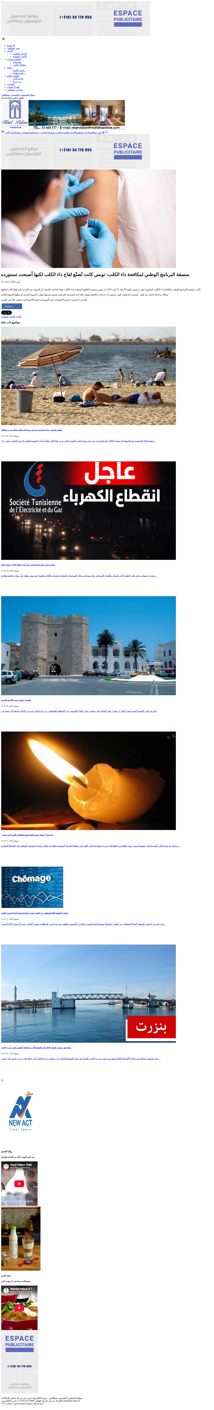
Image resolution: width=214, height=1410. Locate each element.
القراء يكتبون (13, 87)
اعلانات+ (44, 132)
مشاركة (8, 306)
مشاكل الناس (19, 65)
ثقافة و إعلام (13, 76)
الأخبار (10, 51)
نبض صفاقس (13, 48)
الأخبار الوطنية (19, 56)
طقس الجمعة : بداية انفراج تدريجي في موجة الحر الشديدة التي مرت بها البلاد (31, 430)
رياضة (10, 67)
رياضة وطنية (19, 73)
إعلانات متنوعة (55, 132)
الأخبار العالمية (20, 54)
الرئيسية (11, 45)
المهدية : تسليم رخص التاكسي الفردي (16, 700)
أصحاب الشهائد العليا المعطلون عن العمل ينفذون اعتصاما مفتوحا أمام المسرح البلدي (34, 913)
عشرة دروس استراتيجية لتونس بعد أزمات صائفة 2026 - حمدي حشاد (28, 565)
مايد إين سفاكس (15, 90)
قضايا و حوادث (14, 59)
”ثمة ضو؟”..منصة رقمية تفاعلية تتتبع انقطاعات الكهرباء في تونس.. (27, 835)
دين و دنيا (17, 81)
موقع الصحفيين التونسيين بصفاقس (18, 95)
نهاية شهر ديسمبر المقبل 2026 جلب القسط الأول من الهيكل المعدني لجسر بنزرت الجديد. (36, 1047)
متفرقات (17, 62)
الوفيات (10, 84)
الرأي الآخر (18, 78)
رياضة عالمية (19, 70)
